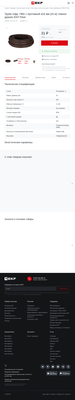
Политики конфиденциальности (32, 294)
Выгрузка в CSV (54, 325)
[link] (42, 367)
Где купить (30, 332)
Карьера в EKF (54, 341)
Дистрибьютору (9, 310)
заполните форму (60, 70)
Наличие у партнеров (50, 59)
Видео (52, 346)
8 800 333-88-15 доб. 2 (57, 68)
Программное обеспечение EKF (59, 313)
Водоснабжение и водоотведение (37, 312)
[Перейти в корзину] (68, 2)
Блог (51, 361)
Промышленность (10, 315)
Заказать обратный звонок (40, 279)
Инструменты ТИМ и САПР (58, 310)
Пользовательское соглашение (14, 369)
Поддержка (54, 301)
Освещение (30, 305)
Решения (30, 301)
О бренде (53, 336)
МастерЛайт (8, 348)
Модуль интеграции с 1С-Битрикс (60, 327)
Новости (52, 343)
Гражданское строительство (13, 318)
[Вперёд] (72, 184)
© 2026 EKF (8, 394)
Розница (7, 320)
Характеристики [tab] (10, 77)
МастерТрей (8, 346)
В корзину (20, 202)
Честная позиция (55, 351)
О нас (52, 332)
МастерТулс (8, 338)
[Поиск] (73, 3)
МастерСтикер (9, 354)
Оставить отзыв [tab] (68, 77)
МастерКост (8, 336)
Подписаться (63, 288)
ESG (51, 348)
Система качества (55, 356)
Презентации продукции (57, 308)
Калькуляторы (9, 332)
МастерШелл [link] (8, 341)
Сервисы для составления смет (59, 320)
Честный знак (54, 354)
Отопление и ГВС (32, 319)
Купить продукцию (32, 336)
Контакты (52, 359)
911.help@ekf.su (49, 70)
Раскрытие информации (12, 372)
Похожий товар (10, 225)
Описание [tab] (25, 77)
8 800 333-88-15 (39, 278)
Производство (54, 338)
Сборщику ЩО (9, 305)
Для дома (7, 313)
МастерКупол (9, 343)
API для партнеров (55, 322)
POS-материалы (55, 305)
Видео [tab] (54, 77)
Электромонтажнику (11, 308)
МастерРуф (8, 351)
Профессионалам (11, 301)
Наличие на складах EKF (51, 56)
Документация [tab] (40, 77)
